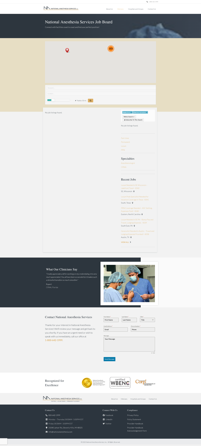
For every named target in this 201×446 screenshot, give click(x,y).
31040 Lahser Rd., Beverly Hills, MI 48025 (65, 427)
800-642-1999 (54, 415)
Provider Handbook (135, 423)
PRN (123, 150)
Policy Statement (134, 419)
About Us (109, 9)
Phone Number (135, 326)
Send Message (109, 359)
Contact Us (152, 9)
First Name (107, 316)
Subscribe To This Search (134, 120)
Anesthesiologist (128, 163)
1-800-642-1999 (153, 2)
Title (142, 316)
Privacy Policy (133, 415)
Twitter (108, 423)
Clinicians (120, 9)
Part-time (125, 138)
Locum (123, 146)
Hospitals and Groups (135, 9)
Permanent (125, 142)
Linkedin (108, 419)
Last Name (125, 316)
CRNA (123, 167)
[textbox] (145, 320)
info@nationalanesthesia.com (60, 432)
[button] (67, 50)
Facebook (109, 415)
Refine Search (128, 117)
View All (125, 242)
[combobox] (147, 320)
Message (106, 335)
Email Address (108, 326)
